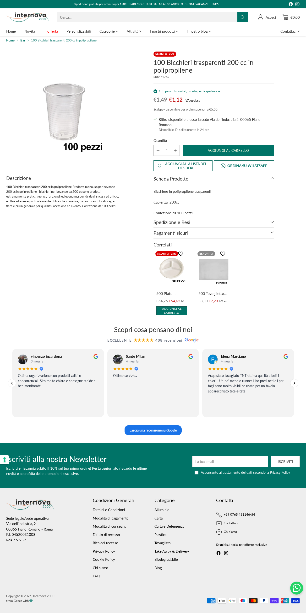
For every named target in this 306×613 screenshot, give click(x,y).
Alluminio (161, 510)
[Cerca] (242, 17)
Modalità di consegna (109, 526)
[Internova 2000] (27, 17)
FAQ (96, 576)
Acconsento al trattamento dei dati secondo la (245, 472)
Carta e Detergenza (169, 526)
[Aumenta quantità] (175, 150)
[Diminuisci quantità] (158, 150)
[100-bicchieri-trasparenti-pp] (63, 109)
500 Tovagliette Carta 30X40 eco (212, 293)
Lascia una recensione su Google (153, 430)
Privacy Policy (280, 472)
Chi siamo (100, 568)
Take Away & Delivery (171, 551)
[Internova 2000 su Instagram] (297, 5)
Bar (22, 40)
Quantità (160, 140)
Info (216, 4)
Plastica (160, 534)
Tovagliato (162, 543)
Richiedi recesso (105, 543)
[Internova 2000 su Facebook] (290, 5)
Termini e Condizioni (109, 510)
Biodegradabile (166, 559)
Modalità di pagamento (111, 518)
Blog (158, 568)
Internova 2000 (44, 596)
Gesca (18, 601)
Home (10, 40)
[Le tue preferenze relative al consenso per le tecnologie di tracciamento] (4, 459)
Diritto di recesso (106, 534)
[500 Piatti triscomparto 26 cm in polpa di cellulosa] (171, 269)
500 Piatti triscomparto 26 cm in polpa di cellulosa (169, 293)
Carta (158, 518)
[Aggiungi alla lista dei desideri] (181, 254)
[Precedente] (12, 383)
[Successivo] (294, 383)
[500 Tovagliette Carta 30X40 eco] (214, 269)
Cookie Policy (104, 559)
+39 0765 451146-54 (239, 514)
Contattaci (231, 523)
